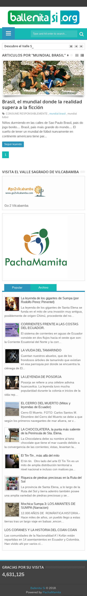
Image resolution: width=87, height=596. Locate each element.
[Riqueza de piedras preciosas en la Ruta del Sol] (12, 483)
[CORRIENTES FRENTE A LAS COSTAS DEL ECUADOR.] (12, 330)
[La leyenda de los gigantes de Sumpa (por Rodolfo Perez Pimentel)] (12, 304)
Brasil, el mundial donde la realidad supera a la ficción (42, 104)
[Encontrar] (81, 33)
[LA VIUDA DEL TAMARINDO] (12, 356)
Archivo (43, 287)
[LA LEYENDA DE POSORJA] (12, 383)
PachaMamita (52, 592)
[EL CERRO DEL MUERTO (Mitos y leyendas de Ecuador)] (12, 409)
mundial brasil (57, 113)
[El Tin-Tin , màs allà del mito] (12, 461)
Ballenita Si (37, 588)
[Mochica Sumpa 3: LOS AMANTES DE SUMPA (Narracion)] (12, 509)
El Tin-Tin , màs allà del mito (40, 455)
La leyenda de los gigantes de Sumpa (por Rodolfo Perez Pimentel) (50, 300)
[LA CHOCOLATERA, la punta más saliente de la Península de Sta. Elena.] (12, 435)
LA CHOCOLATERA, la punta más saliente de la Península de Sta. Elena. (50, 431)
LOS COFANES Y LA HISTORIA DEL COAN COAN (40, 530)
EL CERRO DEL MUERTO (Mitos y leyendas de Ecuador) (46, 405)
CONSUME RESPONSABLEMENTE (27, 113)
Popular (17, 287)
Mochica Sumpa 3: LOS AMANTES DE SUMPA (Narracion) (48, 505)
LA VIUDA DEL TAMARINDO (41, 350)
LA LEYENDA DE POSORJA (41, 377)
